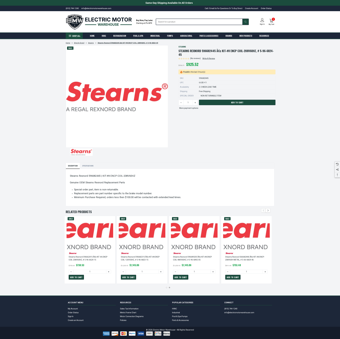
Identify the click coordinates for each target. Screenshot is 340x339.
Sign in (262, 24)
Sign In (70, 316)
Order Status (266, 8)
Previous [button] (263, 210)
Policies (123, 320)
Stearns (182, 46)
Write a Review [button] (208, 58)
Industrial (176, 312)
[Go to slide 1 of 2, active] (166, 287)
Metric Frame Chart (128, 312)
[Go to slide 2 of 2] (169, 287)
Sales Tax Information (129, 309)
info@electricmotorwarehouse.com (239, 312)
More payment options (188, 108)
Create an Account (76, 320)
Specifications (88, 166)
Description (73, 166)
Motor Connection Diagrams (132, 316)
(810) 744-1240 (230, 309)
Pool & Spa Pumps (180, 316)
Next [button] (268, 210)
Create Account (251, 8)
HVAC (174, 309)
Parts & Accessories (180, 320)
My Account (73, 309)
